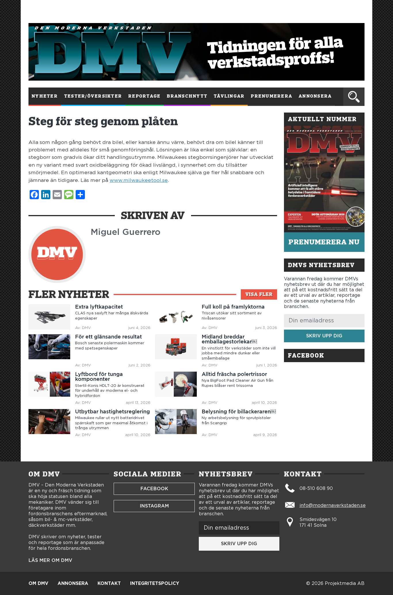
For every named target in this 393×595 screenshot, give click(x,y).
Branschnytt (187, 96)
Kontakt (109, 583)
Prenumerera (271, 96)
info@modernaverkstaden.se (332, 505)
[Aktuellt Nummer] (324, 179)
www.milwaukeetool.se (139, 180)
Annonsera (315, 96)
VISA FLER (258, 294)
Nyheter (45, 96)
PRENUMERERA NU (324, 242)
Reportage (144, 96)
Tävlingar (229, 96)
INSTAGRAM (154, 506)
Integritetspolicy (154, 583)
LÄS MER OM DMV (50, 560)
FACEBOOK (154, 488)
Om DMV (38, 583)
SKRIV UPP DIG (324, 336)
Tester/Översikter (93, 96)
